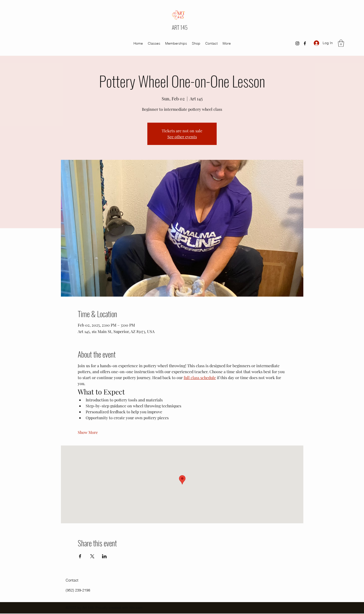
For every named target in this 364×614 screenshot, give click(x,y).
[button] (341, 43)
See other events (182, 136)
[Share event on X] (92, 556)
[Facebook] (304, 43)
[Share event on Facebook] (80, 556)
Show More (88, 432)
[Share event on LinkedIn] (104, 556)
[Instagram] (297, 43)
